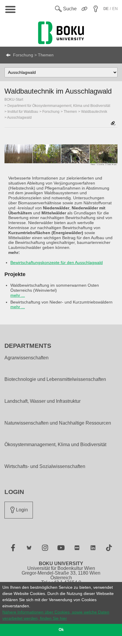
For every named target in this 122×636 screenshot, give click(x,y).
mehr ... (17, 295)
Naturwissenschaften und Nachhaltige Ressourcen (57, 423)
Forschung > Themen (33, 55)
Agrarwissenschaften (26, 357)
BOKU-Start (13, 99)
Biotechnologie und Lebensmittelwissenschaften (55, 379)
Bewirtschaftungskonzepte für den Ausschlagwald (56, 262)
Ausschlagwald (19, 117)
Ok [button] (61, 630)
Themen (70, 112)
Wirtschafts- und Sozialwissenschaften (44, 466)
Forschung (51, 112)
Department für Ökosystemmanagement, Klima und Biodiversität (58, 106)
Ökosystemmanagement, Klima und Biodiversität (55, 444)
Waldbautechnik (94, 112)
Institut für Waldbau (22, 112)
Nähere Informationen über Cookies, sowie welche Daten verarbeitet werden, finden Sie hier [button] (55, 615)
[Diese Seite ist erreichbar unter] (113, 124)
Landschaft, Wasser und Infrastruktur (42, 401)
